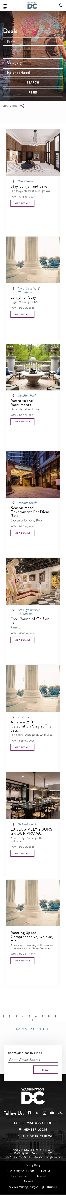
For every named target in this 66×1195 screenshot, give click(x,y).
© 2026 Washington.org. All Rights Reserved (33, 1187)
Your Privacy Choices (18, 1170)
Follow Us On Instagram (42, 1113)
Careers (15, 1176)
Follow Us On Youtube (50, 1113)
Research (28, 1181)
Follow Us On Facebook (27, 1113)
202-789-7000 (16, 1156)
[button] (22, 203)
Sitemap (24, 1176)
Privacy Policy (32, 1165)
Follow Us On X (35, 1113)
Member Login (35, 1130)
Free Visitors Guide (35, 1123)
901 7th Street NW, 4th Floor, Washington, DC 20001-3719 (33, 1151)
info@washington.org (46, 1156)
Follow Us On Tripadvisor (58, 1113)
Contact (41, 1176)
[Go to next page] (33, 1020)
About (46, 1170)
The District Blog (38, 1136)
